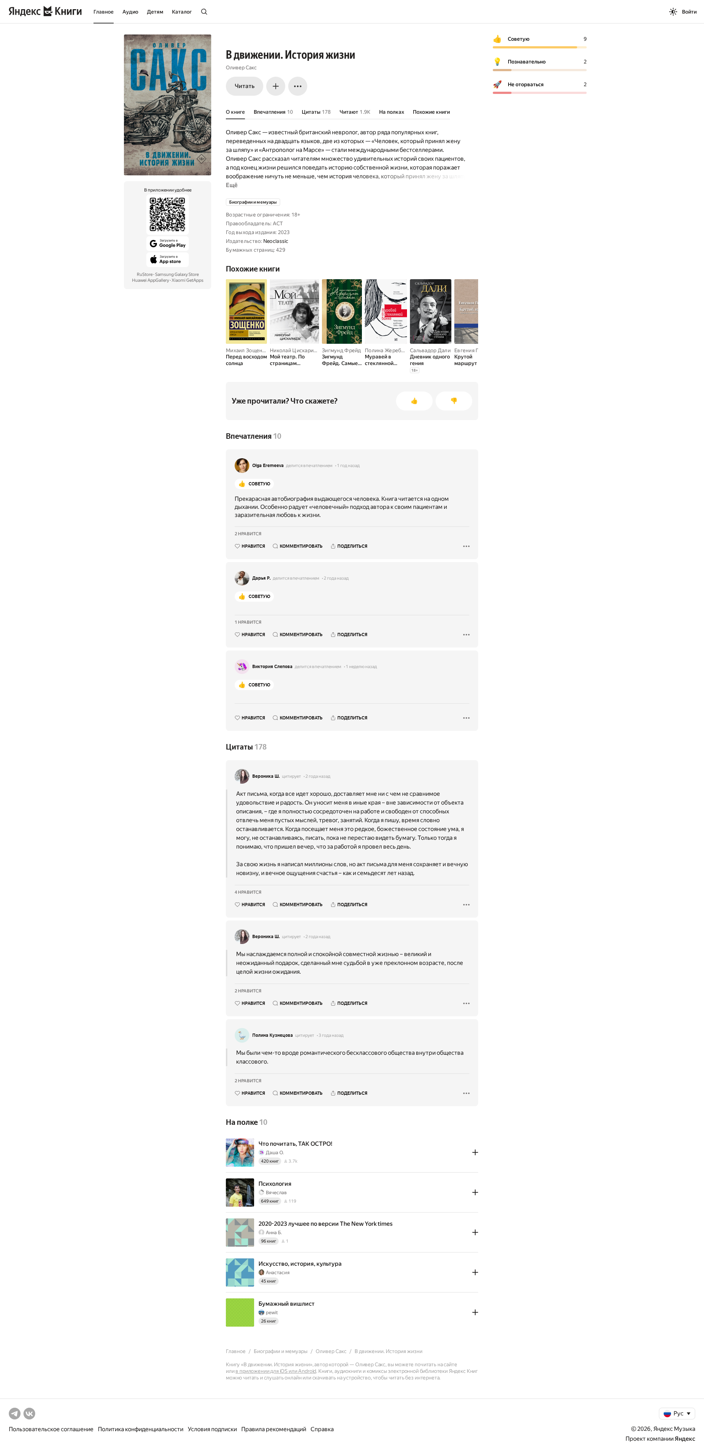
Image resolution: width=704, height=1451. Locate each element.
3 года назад (331, 1035)
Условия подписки (212, 1429)
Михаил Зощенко (247, 350)
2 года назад (336, 578)
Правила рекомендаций (273, 1429)
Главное (104, 12)
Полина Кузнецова (272, 1035)
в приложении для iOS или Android (275, 1371)
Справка (322, 1429)
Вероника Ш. (266, 776)
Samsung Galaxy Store (177, 274)
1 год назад (348, 465)
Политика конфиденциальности (140, 1429)
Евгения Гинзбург (476, 350)
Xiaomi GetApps (187, 280)
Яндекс (685, 1438)
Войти (689, 12)
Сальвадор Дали (430, 350)
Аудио (130, 12)
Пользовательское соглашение (51, 1429)
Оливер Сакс (241, 67)
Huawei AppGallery (150, 280)
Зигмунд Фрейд (341, 350)
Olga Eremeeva (268, 465)
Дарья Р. (261, 578)
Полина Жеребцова (389, 350)
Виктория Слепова (272, 666)
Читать (244, 86)
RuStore (145, 274)
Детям (155, 12)
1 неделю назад (361, 666)
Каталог (182, 12)
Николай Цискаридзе (296, 350)
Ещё (232, 185)
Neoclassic (276, 241)
